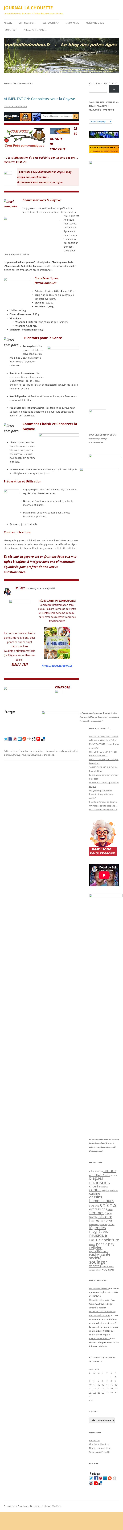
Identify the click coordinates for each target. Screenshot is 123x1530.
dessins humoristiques (101, 1198)
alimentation (67, 750)
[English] (100, 117)
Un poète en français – (99, 1299)
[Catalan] (90, 117)
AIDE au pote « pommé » (35, 30)
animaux (97, 1174)
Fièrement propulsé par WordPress (46, 1506)
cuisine (94, 1193)
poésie (101, 1243)
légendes (97, 1227)
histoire (105, 1216)
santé (105, 1254)
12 (99, 1384)
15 (112, 1384)
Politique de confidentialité (15, 1506)
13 (103, 1384)
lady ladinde (94, 1224)
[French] (97, 117)
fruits (15, 754)
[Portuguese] (106, 117)
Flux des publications (99, 1444)
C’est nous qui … (27, 23)
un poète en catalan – (99, 1338)
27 (103, 1392)
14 (107, 1384)
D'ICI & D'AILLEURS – (99, 1288)
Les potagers (72, 23)
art (107, 1174)
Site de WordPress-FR (99, 1451)
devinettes (94, 1205)
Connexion (94, 1440)
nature (96, 1240)
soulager (98, 1262)
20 (103, 1388)
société (95, 1257)
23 (116, 1388)
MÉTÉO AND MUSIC (95, 23)
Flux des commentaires (100, 1448)
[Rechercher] (114, 89)
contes (95, 1189)
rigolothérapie (98, 1251)
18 (94, 1388)
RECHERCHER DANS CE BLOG (103, 83)
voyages (108, 1269)
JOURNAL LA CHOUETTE (28, 8)
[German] (109, 117)
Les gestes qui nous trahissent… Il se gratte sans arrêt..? (101, 794)
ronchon (95, 1254)
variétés (95, 1266)
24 (90, 1392)
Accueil (8, 23)
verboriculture (95, 1270)
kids (109, 1221)
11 (94, 1384)
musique (98, 1235)
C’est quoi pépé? (50, 23)
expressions (98, 1209)
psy (111, 1243)
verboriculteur (108, 1266)
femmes (96, 1212)
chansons (99, 1182)
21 (107, 1388)
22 (112, 1388)
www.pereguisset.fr (98, 438)
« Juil (91, 1400)
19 (99, 1388)
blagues (96, 1178)
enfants (108, 1205)
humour (97, 1221)
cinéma (104, 1186)
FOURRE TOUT (10, 30)
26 (99, 1392)
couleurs (114, 1190)
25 (94, 1392)
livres (111, 1224)
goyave (22, 754)
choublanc (39, 750)
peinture (111, 1239)
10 (90, 1384)
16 (116, 1384)
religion (95, 1247)
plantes (92, 1244)
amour (109, 1170)
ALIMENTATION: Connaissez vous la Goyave (39, 98)
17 (90, 1388)
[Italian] (103, 117)
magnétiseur (99, 1231)
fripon (108, 1213)
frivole (93, 1217)
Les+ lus (103, 1224)
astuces (114, 1175)
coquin (106, 1190)
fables (110, 1209)
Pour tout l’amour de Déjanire (103, 801)
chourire (95, 1186)
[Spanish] (93, 117)
